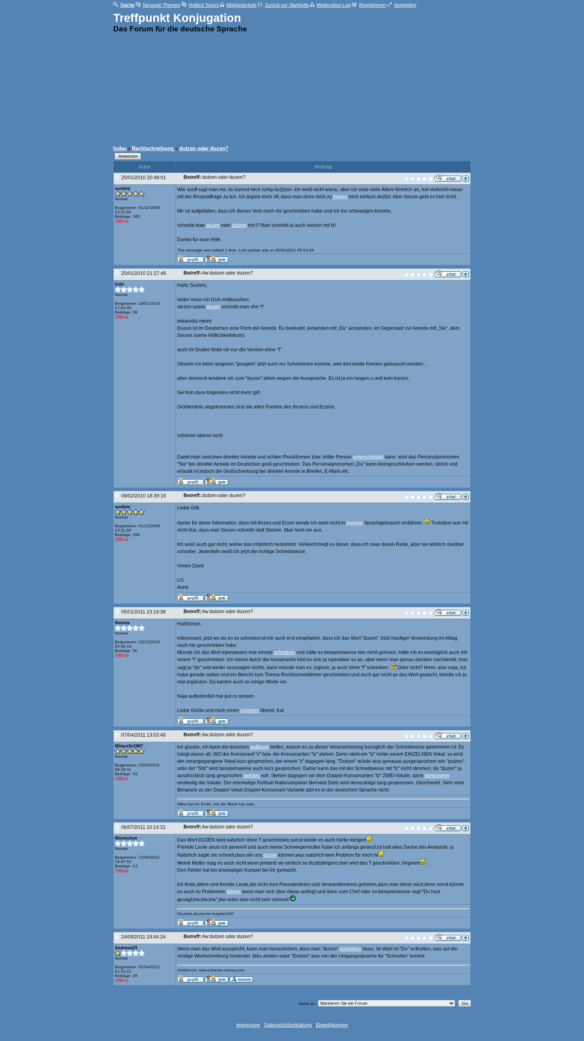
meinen (354, 523)
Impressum (248, 1025)
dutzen (239, 225)
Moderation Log (334, 5)
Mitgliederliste (241, 5)
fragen (340, 196)
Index (120, 148)
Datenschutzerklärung (288, 1025)
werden (252, 775)
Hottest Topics (204, 5)
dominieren (437, 775)
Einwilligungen (332, 1025)
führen (234, 891)
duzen (213, 225)
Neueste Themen (161, 5)
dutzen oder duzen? (203, 148)
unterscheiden (368, 457)
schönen (249, 710)
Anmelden (405, 5)
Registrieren (372, 5)
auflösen (259, 747)
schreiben (284, 652)
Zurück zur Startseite (287, 5)
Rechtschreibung (153, 148)
